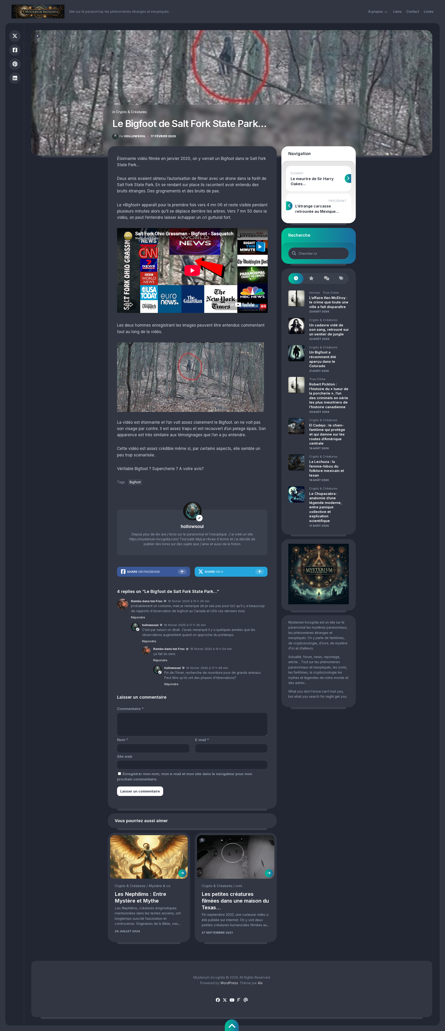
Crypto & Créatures (131, 112)
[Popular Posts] (310, 278)
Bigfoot (135, 482)
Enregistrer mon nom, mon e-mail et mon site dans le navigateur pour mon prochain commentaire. (184, 776)
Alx (260, 983)
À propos (375, 11)
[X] (225, 1000)
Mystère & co (159, 886)
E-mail (202, 740)
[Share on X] (15, 36)
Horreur (314, 292)
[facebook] (218, 1000)
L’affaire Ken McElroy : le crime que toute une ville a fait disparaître (328, 302)
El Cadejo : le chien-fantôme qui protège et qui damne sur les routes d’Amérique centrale (327, 434)
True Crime (331, 292)
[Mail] (246, 1000)
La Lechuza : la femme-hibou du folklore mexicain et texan (326, 468)
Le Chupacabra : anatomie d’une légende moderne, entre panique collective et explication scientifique (325, 507)
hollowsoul (132, 136)
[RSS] (239, 1000)
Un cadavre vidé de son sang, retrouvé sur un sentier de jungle (329, 329)
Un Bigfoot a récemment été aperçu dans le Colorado (322, 359)
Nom (122, 740)
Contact (412, 11)
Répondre (138, 617)
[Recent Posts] (295, 278)
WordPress (229, 983)
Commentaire (130, 708)
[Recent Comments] (326, 278)
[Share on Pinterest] (15, 64)
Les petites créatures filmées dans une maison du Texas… (235, 900)
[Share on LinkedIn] (15, 78)
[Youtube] (232, 1000)
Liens (397, 11)
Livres (428, 11)
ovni (238, 886)
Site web (124, 756)
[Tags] (341, 278)
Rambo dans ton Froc (146, 601)
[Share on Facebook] (15, 50)
